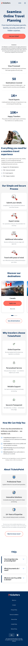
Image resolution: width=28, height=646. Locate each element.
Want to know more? (14, 534)
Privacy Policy (14, 610)
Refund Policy (14, 629)
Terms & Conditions (14, 614)
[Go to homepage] (5, 3)
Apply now (12, 303)
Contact (14, 605)
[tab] (12, 315)
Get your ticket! (14, 36)
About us (14, 600)
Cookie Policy (14, 624)
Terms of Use (14, 619)
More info (12, 309)
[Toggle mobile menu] (25, 3)
